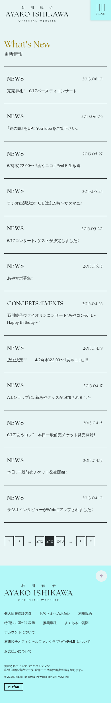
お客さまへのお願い (55, 614)
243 (60, 541)
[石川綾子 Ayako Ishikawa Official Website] (37, 18)
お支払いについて (18, 651)
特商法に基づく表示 (19, 623)
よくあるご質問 (77, 623)
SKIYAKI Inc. (60, 676)
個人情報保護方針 (18, 614)
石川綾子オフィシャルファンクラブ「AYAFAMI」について (47, 642)
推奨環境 (50, 623)
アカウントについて (19, 632)
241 (39, 541)
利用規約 (85, 614)
